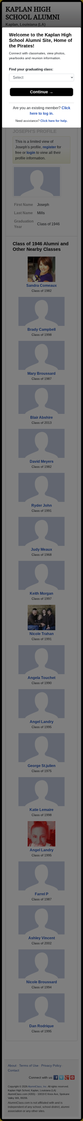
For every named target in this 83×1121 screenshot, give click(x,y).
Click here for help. (54, 121)
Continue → (41, 92)
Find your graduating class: (31, 69)
